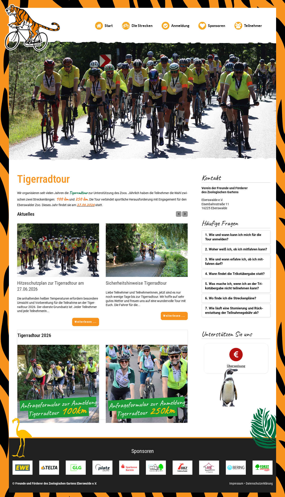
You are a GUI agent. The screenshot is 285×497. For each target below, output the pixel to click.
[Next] (185, 214)
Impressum (236, 483)
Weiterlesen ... (86, 321)
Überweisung (236, 366)
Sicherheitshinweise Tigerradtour (136, 283)
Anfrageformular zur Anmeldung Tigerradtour (58, 407)
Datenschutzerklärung (259, 483)
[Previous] (178, 214)
